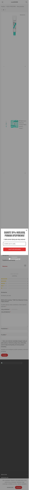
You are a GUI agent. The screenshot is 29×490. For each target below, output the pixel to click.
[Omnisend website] (14, 258)
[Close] (26, 230)
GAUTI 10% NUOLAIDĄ (14, 249)
